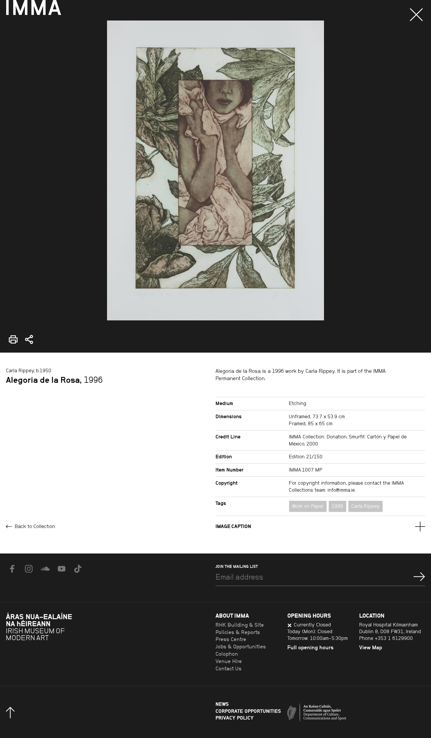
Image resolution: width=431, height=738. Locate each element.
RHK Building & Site (240, 625)
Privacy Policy (235, 718)
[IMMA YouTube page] (61, 568)
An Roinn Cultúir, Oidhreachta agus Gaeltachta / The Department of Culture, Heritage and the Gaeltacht (338, 714)
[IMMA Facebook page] (12, 568)
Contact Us (229, 669)
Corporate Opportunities (248, 711)
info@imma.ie (341, 490)
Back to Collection (34, 526)
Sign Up (419, 576)
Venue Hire (229, 661)
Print (11, 335)
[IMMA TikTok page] (78, 568)
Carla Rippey (365, 506)
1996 (337, 506)
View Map (370, 647)
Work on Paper (308, 506)
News (222, 704)
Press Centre (231, 639)
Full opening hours (310, 647)
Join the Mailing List (237, 566)
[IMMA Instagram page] (28, 568)
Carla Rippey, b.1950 (28, 370)
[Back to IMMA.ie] (50, 642)
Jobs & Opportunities (241, 647)
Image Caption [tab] (233, 526)
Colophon (227, 654)
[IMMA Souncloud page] (45, 568)
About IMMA (232, 615)
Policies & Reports (238, 632)
